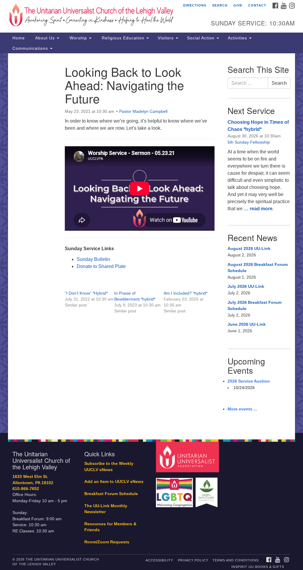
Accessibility (159, 560)
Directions (194, 5)
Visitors (166, 38)
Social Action (201, 38)
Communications (30, 48)
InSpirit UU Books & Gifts (257, 567)
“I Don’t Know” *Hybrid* (86, 293)
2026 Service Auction (249, 381)
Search (220, 5)
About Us (45, 38)
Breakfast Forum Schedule (111, 494)
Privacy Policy (193, 560)
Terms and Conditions (235, 560)
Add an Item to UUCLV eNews (114, 481)
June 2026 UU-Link (247, 324)
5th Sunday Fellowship (249, 142)
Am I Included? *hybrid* (185, 293)
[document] (151, 243)
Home (18, 38)
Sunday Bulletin (93, 259)
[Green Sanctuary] (207, 489)
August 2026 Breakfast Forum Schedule (258, 267)
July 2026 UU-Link (246, 286)
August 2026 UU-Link (249, 248)
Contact (257, 5)
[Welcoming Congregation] (175, 489)
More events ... (242, 409)
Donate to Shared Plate (101, 266)
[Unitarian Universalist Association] (188, 457)
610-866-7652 (25, 488)
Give (237, 5)
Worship (78, 38)
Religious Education (123, 38)
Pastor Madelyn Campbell (143, 111)
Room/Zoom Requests (106, 542)
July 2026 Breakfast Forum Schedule (254, 305)
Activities (238, 38)
